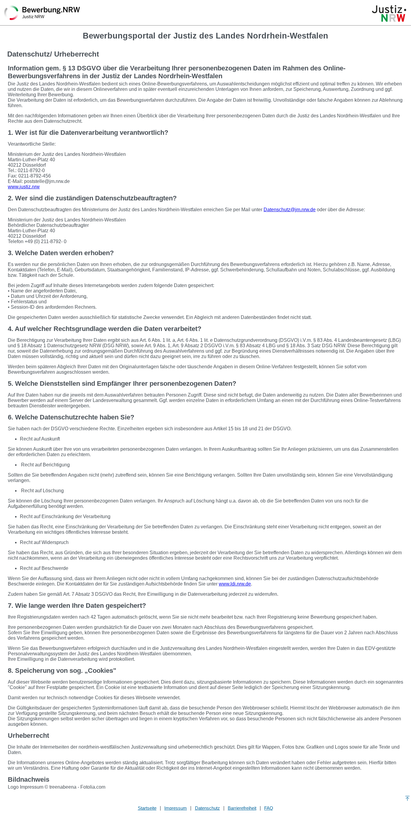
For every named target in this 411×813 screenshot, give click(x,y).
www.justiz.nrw (24, 186)
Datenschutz (207, 808)
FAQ (268, 808)
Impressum (175, 808)
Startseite (147, 808)
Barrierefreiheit (242, 808)
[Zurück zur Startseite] (42, 13)
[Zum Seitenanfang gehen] (407, 798)
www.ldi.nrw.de (235, 583)
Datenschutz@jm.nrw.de (290, 209)
